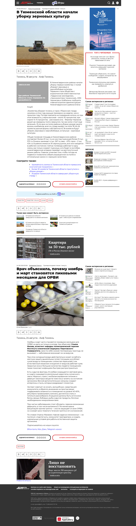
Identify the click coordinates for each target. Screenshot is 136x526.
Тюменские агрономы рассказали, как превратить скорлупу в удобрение (102, 84)
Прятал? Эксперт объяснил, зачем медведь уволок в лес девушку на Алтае (106, 291)
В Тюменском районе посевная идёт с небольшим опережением (70, 216)
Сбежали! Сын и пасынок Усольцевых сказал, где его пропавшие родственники (107, 305)
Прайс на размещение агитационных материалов (71, 487)
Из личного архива (23, 66)
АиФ (30, 327)
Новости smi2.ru (24, 259)
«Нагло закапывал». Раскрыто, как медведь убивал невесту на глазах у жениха (106, 277)
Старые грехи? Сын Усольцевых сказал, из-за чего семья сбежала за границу (106, 106)
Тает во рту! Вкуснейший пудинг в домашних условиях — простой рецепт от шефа (106, 113)
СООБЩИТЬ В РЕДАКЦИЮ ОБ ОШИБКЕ (81, 489)
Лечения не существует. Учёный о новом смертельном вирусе (106, 270)
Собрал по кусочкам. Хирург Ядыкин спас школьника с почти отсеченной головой (107, 127)
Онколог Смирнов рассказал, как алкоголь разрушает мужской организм (102, 67)
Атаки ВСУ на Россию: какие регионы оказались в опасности (106, 166)
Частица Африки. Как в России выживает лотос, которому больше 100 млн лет (106, 141)
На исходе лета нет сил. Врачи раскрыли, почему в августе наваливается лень (102, 58)
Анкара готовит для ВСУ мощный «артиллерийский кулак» (105, 152)
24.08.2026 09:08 (22, 265)
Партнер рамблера (49, 518)
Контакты (64, 489)
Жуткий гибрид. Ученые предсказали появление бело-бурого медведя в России (107, 120)
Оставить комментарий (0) (68, 184)
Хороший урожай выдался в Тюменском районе (68, 223)
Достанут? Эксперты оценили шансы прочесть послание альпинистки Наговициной (107, 298)
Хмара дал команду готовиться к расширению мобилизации (105, 159)
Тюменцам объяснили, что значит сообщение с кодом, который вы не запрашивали (102, 75)
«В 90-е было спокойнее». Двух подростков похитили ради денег (106, 284)
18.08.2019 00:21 (21, 8)
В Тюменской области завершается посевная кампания (37, 216)
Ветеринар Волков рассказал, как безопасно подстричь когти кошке (102, 92)
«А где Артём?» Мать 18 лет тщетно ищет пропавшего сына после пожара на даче (106, 134)
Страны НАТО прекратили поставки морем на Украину (106, 173)
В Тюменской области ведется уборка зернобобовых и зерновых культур (37, 224)
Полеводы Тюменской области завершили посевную (36, 230)
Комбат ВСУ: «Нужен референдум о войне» (105, 181)
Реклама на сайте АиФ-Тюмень (41, 487)
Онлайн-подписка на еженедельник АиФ (44, 489)
